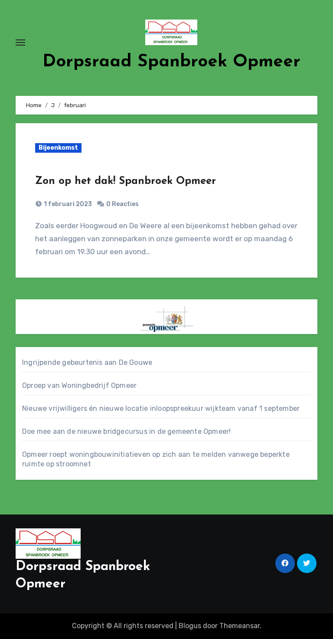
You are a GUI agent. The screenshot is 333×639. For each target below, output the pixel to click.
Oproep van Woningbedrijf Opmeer (79, 385)
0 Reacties (122, 204)
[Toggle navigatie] (20, 42)
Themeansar (239, 626)
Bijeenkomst (58, 147)
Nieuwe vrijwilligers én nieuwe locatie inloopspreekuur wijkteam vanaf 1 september (161, 408)
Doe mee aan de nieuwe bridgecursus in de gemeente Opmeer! (126, 431)
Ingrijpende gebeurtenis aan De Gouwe (87, 362)
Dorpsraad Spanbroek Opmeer (171, 62)
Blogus (190, 626)
